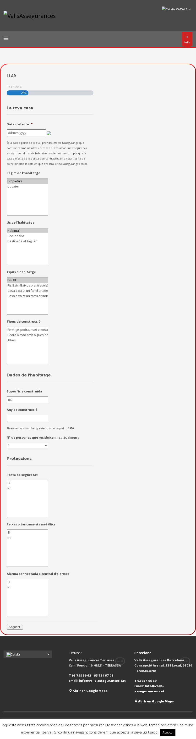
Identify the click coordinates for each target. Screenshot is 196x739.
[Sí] (27, 482)
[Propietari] (27, 181)
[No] (27, 488)
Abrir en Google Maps (89, 691)
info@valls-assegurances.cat (102, 680)
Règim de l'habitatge (23, 173)
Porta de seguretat (22, 475)
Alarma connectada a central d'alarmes (38, 574)
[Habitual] (27, 230)
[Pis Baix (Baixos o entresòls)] (27, 285)
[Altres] (27, 340)
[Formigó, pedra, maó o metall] (27, 329)
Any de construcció (22, 410)
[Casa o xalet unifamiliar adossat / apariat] (27, 290)
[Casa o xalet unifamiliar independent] (27, 295)
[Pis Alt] (27, 280)
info (187, 39)
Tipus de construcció (24, 322)
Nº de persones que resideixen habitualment (43, 438)
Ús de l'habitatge (20, 223)
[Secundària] (27, 235)
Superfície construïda (24, 391)
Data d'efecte (20, 124)
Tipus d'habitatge (21, 272)
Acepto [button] (168, 732)
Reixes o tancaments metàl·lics (31, 524)
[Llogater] (27, 186)
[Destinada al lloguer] (27, 241)
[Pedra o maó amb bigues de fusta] (27, 334)
